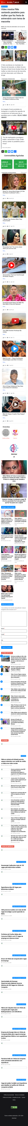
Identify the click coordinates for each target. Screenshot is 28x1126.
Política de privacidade (9, 1094)
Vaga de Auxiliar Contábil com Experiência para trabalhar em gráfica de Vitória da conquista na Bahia (14, 1085)
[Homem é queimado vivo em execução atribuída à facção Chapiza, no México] (5, 669)
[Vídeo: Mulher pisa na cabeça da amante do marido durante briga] (5, 715)
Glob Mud (14, 454)
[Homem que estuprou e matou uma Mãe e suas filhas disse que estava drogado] (21, 549)
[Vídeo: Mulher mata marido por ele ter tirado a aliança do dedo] (5, 691)
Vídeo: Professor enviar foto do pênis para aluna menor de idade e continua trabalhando (18, 706)
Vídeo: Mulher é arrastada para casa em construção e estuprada (20, 520)
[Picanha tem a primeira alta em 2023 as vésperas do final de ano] (5, 795)
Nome (3, 628)
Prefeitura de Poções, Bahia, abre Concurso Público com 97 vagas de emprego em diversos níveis (12, 936)
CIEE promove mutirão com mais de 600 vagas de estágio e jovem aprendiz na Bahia (13, 912)
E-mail (3, 634)
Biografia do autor (17, 1097)
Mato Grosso (4, 6)
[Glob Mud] (13, 2)
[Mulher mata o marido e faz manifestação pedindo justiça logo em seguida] (7, 588)
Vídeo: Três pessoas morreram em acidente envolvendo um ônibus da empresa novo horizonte (7, 576)
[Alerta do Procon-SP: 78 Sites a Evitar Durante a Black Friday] (5, 788)
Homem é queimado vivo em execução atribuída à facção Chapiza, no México (18, 668)
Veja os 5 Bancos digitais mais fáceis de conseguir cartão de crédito (18, 819)
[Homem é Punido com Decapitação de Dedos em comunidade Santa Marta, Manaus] (5, 722)
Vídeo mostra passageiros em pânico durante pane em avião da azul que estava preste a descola (20, 576)
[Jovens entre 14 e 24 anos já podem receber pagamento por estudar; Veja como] (5, 780)
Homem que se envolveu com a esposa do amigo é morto (7, 537)
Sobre (14, 1099)
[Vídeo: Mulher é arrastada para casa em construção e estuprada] (21, 513)
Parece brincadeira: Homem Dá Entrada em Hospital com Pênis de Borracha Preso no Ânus (18, 683)
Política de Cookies (7, 1097)
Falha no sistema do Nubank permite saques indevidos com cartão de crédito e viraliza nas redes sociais (13, 761)
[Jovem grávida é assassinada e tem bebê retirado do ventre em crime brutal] (7, 549)
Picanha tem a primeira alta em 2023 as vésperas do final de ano (18, 794)
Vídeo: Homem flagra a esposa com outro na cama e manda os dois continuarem (18, 676)
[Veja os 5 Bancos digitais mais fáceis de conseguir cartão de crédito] (5, 820)
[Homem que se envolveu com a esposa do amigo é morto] (7, 530)
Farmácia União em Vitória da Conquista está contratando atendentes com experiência (13, 1060)
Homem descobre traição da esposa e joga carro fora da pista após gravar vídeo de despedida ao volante (21, 538)
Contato (23, 1097)
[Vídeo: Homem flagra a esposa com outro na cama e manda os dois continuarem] (5, 676)
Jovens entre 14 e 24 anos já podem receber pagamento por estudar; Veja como (18, 780)
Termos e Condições (19, 1094)
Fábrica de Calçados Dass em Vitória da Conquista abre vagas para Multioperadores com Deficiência (13, 1009)
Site (2, 640)
